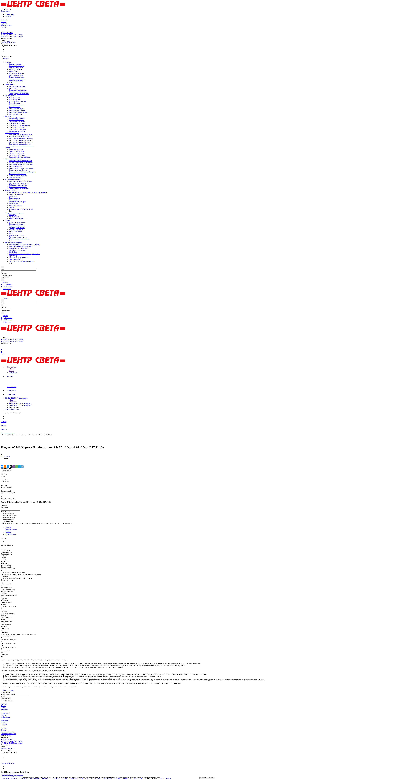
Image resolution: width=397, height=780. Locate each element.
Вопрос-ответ (5, 735)
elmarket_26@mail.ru (8, 42)
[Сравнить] (2, 462)
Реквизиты (4, 721)
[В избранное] (2, 460)
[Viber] (13, 466)
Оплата (7, 531)
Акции (3, 706)
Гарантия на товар (7, 732)
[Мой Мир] (8, 466)
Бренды (3, 708)
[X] (11, 466)
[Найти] (2, 279)
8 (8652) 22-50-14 (7, 33)
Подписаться (6, 698)
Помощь (4, 724)
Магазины (4, 722)
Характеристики (11, 529)
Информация (5, 717)
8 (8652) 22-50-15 (12, 36)
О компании (9, 14)
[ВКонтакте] (2, 466)
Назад (12, 369)
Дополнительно (10, 534)
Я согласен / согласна (207, 777)
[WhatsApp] (16, 466)
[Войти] (2, 347)
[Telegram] (22, 466)
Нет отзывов (5, 456)
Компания (4, 709)
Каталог (4, 704)
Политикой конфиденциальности (148, 778)
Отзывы (8, 16)
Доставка (8, 533)
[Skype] (19, 466)
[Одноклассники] (5, 466)
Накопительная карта (8, 734)
